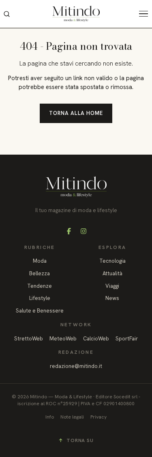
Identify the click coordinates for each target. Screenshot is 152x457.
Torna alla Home (76, 113)
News (112, 298)
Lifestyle (39, 298)
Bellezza (39, 273)
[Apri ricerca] (6, 13)
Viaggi (112, 286)
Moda (40, 260)
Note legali (72, 417)
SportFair (127, 338)
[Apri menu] (145, 13)
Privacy (98, 417)
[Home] (76, 14)
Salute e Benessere (40, 310)
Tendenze (39, 286)
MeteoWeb (63, 338)
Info (49, 417)
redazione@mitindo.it (76, 366)
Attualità (112, 273)
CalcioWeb (96, 338)
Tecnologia (112, 260)
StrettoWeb (28, 338)
